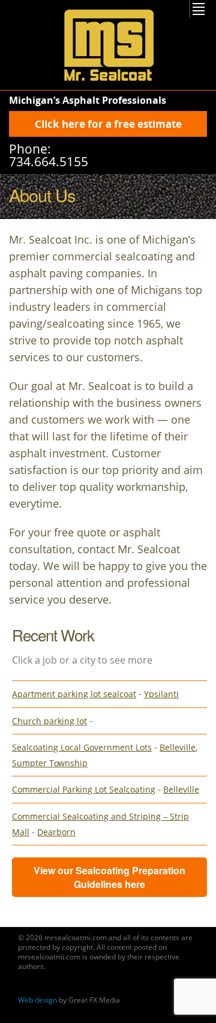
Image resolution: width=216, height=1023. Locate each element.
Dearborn (56, 832)
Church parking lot (49, 721)
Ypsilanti (161, 694)
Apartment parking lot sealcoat (74, 694)
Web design (37, 1000)
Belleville (178, 747)
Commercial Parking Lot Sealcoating (83, 789)
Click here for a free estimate (108, 124)
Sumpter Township (50, 763)
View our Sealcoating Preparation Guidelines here (109, 877)
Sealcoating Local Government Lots (82, 747)
